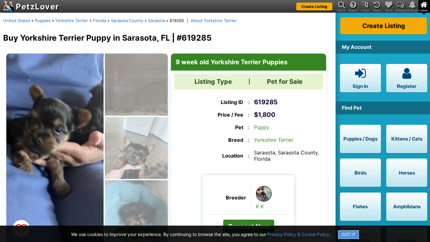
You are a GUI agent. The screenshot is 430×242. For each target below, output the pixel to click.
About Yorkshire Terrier (214, 20)
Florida (99, 20)
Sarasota (156, 20)
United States (16, 20)
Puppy (261, 127)
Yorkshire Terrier (71, 20)
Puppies (43, 20)
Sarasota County (127, 20)
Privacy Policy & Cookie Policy (298, 234)
